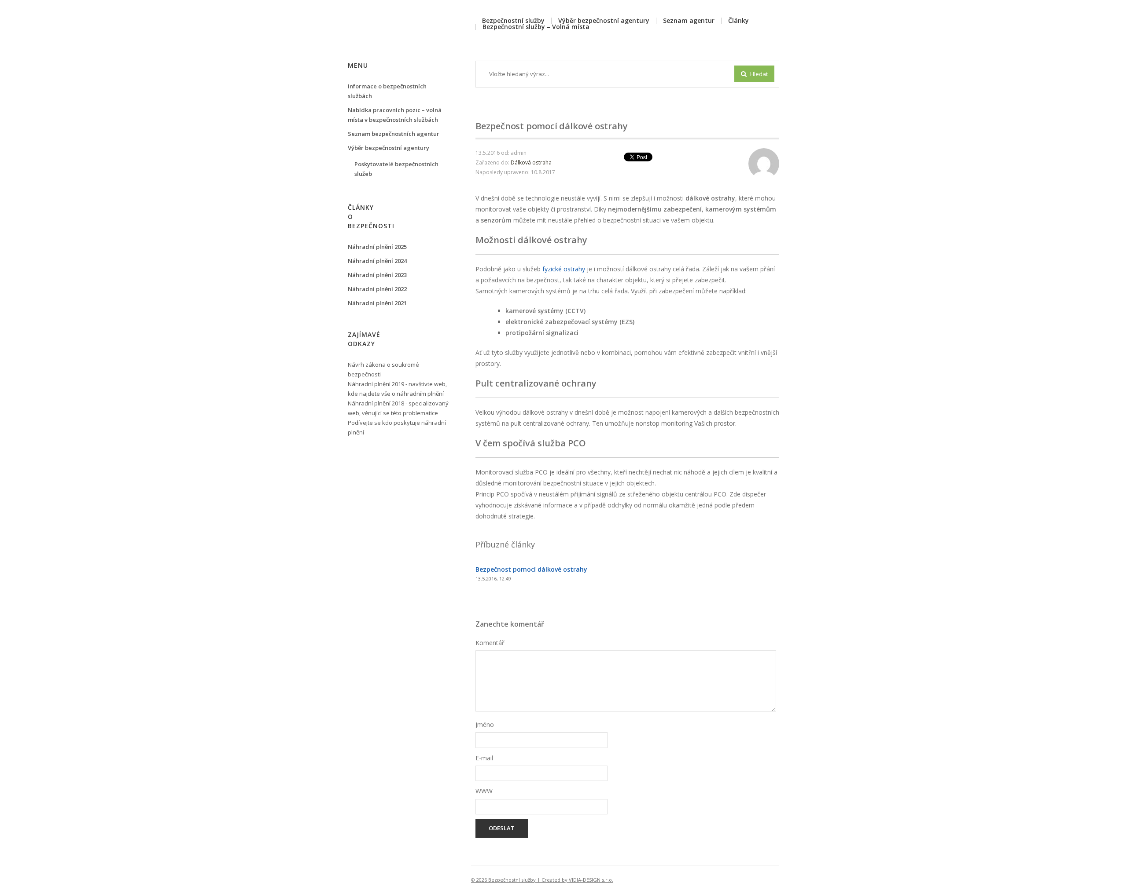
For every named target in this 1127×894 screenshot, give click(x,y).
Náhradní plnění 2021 (377, 303)
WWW (484, 791)
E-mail (484, 758)
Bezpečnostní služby (513, 20)
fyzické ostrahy (563, 269)
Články (738, 20)
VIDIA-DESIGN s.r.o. (591, 879)
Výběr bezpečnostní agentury (603, 20)
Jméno (484, 724)
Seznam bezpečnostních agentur (393, 134)
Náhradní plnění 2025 (377, 247)
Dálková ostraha (531, 162)
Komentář (490, 643)
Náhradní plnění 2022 (377, 289)
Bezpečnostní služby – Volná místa (535, 26)
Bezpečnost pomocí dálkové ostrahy (531, 569)
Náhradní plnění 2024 (377, 261)
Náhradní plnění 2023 (377, 275)
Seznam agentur (689, 20)
